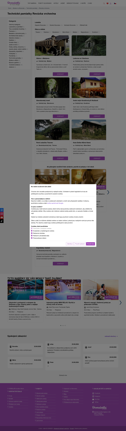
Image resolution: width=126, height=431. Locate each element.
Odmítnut (70, 244)
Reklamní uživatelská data (41, 236)
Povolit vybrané (80, 244)
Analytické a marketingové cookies (43, 231)
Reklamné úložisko (39, 233)
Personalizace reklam (39, 238)
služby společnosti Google (55, 203)
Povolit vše (90, 244)
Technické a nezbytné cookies (42, 228)
